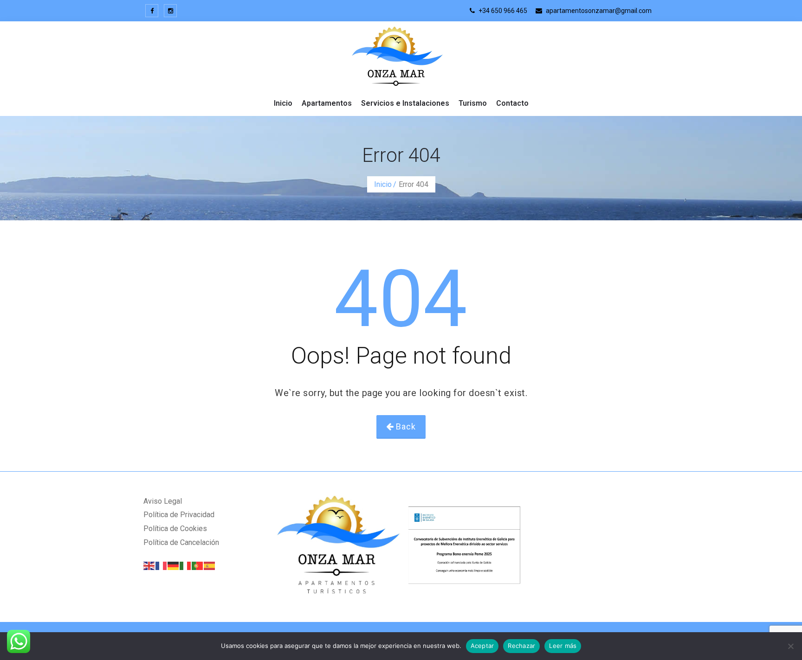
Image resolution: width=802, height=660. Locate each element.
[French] (161, 565)
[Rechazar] (790, 646)
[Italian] (186, 565)
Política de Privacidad (178, 514)
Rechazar (521, 645)
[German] (174, 565)
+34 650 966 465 (502, 10)
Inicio (283, 103)
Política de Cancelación (181, 542)
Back (405, 426)
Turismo (473, 103)
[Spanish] (210, 565)
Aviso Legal (162, 501)
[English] (149, 565)
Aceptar (482, 645)
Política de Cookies (175, 528)
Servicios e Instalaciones (405, 103)
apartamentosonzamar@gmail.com (598, 10)
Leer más (562, 645)
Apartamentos (327, 103)
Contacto (512, 103)
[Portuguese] (198, 565)
